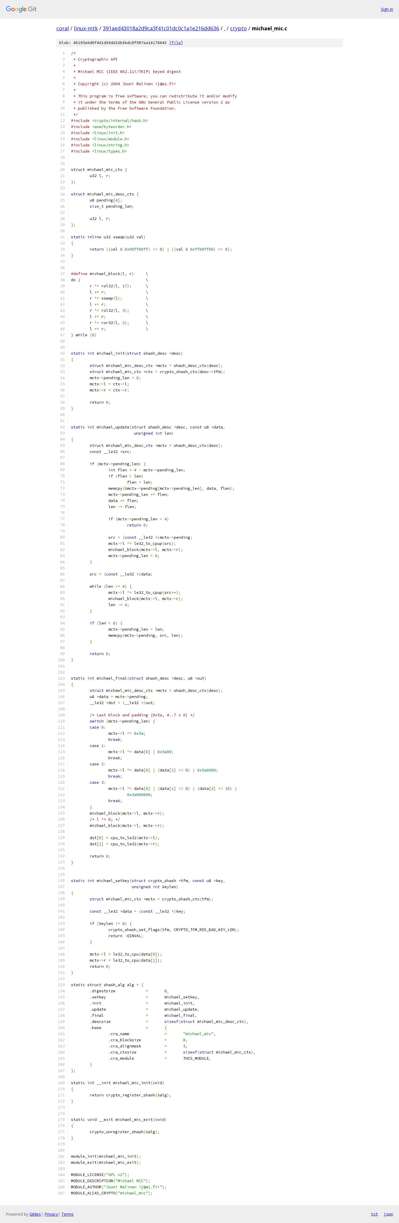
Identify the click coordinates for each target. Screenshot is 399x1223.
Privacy (51, 1214)
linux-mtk (86, 28)
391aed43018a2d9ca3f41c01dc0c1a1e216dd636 (161, 28)
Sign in (387, 9)
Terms (67, 1214)
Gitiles (35, 1214)
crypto (238, 28)
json (388, 1214)
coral (62, 28)
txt (374, 1214)
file (176, 42)
